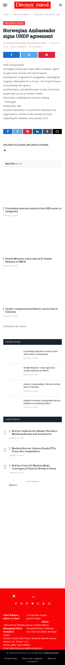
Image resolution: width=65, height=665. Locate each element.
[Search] (60, 5)
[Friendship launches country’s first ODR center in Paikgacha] (32, 187)
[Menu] (5, 5)
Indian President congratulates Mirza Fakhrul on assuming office (42, 402)
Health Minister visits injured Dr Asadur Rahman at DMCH (39, 369)
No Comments (20, 46)
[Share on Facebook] (11, 55)
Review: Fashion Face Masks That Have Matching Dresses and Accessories (34, 432)
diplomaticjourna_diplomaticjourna (26, 43)
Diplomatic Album (14, 23)
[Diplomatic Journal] (32, 5)
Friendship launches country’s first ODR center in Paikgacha (41, 353)
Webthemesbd (51, 652)
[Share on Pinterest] (46, 55)
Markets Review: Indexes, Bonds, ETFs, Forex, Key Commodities (34, 450)
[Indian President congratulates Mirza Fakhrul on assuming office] (12, 405)
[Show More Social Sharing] (59, 55)
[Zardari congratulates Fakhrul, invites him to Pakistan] (32, 288)
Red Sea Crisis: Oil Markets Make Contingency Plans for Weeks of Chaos (34, 467)
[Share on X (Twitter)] (29, 55)
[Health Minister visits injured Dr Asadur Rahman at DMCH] (32, 238)
